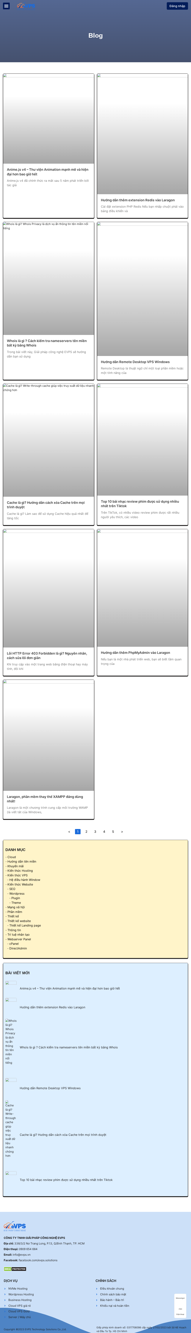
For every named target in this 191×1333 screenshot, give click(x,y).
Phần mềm (14, 912)
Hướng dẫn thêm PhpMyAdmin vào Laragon (135, 653)
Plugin (15, 898)
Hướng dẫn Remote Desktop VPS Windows (135, 362)
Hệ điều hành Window (24, 880)
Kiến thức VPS (17, 875)
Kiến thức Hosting (20, 870)
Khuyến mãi (15, 866)
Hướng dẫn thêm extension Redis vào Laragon (138, 200)
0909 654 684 (28, 1249)
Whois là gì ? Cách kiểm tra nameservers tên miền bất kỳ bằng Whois (69, 1047)
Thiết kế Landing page (25, 925)
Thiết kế (13, 916)
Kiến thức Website (20, 884)
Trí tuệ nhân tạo (18, 934)
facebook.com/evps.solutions (38, 1260)
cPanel (14, 944)
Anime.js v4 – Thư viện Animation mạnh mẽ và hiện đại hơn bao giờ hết (70, 988)
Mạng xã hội (16, 907)
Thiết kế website (19, 921)
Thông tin (14, 930)
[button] (6, 6)
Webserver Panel (19, 939)
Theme (16, 903)
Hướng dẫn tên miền (21, 861)
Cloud (11, 857)
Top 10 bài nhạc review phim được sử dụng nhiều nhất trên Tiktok (66, 1180)
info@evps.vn (22, 1254)
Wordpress (16, 893)
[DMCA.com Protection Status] (15, 1269)
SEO (12, 889)
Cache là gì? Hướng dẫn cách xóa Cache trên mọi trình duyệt (63, 1135)
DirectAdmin (18, 948)
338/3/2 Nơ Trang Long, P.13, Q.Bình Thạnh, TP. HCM (49, 1243)
